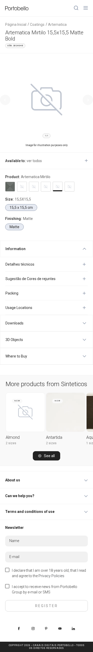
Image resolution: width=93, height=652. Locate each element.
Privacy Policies (51, 576)
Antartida (54, 437)
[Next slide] (88, 100)
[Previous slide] (5, 100)
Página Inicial (15, 24)
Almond (13, 437)
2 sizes (11, 443)
